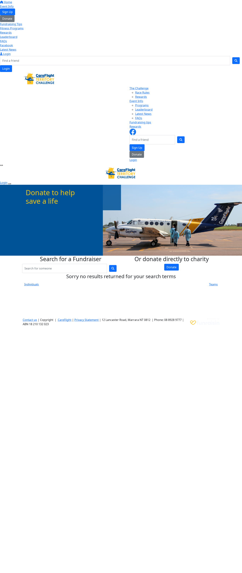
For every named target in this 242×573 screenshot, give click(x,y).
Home (7, 2)
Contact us (30, 320)
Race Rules (142, 92)
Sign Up (7, 12)
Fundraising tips (140, 122)
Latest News (8, 50)
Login (6, 54)
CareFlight (64, 320)
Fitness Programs (12, 28)
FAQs (3, 41)
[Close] (9, 183)
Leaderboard (8, 37)
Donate (7, 19)
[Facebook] (133, 131)
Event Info (7, 6)
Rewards (6, 33)
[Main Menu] (1, 165)
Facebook (6, 45)
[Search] (236, 60)
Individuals (31, 284)
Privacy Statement (86, 320)
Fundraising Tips (11, 24)
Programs (142, 105)
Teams (213, 284)
